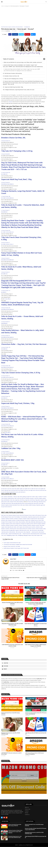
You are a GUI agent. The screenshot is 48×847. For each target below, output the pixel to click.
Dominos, (8, 525)
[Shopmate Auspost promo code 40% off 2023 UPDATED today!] (12, 614)
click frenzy (22, 500)
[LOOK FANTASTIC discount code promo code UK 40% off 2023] (12, 635)
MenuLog (36, 501)
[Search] (46, 1)
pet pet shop (14, 488)
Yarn (2, 535)
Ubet (18, 496)
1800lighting (20, 535)
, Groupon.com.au (34, 520)
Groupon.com (27, 520)
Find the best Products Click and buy (13, 73)
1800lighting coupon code (11, 535)
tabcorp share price (23, 528)
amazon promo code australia (39, 533)
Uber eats (12, 500)
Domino (20, 525)
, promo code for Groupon (35, 523)
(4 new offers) (7, 432)
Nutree (5, 496)
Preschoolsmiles (23, 517)
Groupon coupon (26, 518)
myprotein (17, 500)
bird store (37, 490)
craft (5, 535)
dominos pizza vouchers (30, 527)
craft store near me (21, 498)
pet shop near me (4, 488)
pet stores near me (7, 506)
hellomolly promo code (40, 522)
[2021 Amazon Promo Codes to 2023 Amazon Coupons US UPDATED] (36, 635)
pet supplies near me (27, 488)
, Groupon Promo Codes (13, 522)
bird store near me (15, 490)
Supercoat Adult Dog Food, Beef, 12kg (14, 87)
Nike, (42, 503)
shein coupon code (38, 535)
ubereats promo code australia (24, 503)
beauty (34, 505)
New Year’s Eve (4, 515)
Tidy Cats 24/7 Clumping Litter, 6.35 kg (13, 78)
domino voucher (31, 528)
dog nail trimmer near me (13, 492)
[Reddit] (6, 817)
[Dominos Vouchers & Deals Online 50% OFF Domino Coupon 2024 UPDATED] (36, 593)
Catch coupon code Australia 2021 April (12, 542)
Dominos (16, 518)
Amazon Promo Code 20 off (18, 515)
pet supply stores (32, 490)
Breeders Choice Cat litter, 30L (12, 76)
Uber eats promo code (36, 503)
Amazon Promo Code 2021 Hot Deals (12, 546)
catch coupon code (21, 527)
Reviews (26, 812)
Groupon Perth (13, 501)
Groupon (20, 518)
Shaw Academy (20, 501)
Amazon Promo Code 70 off (10, 517)
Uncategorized (7, 6)
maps (36, 496)
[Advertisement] (24, 16)
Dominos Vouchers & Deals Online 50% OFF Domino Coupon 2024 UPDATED (36, 713)
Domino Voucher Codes (41, 528)
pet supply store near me (23, 490)
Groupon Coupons (5, 523)
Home (2, 6)
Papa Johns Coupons (39, 500)
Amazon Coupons (5, 505)
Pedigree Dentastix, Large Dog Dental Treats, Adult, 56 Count (19, 89)
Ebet (21, 496)
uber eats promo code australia (11, 503)
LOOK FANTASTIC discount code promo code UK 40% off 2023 (11, 753)
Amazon (10, 101)
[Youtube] (4, 817)
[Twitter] (2, 817)
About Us (27, 807)
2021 (2, 496)
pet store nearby (6, 492)
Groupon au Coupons (25, 523)
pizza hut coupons (38, 498)
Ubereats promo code (24, 530)
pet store (9, 488)
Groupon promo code (35, 518)
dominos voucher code (37, 525)
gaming (24, 496)
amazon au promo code (28, 533)
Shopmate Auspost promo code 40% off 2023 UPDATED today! (10, 733)
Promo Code (30, 501)
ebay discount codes (11, 527)
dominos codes (39, 527)
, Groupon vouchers (11, 520)
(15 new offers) (7, 298)
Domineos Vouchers (27, 525)
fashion (26, 505)
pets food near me (22, 492)
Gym (24, 505)
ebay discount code (12, 498)
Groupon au (17, 523)
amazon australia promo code (15, 533)
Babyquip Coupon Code (29, 535)
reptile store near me (35, 488)
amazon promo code (14, 528)
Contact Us (27, 814)
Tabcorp (15, 496)
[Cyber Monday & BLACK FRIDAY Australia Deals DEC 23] (36, 614)
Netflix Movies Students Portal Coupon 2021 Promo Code (16, 548)
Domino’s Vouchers (14, 525)
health (30, 505)
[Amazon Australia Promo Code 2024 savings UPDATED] (12, 593)
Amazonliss (10, 496)
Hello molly (28, 522)
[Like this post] (10, 34)
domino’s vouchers (5, 528)
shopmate (38, 505)
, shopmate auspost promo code (34, 517)
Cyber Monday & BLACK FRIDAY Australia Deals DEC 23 (35, 733)
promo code (12, 523)
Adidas (18, 517)
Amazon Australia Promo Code (15, 505)
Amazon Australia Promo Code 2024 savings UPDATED (10, 713)
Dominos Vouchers (30, 498)
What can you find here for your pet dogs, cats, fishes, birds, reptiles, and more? (23, 62)
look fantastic (7, 500)
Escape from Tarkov (30, 496)
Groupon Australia (20, 520)
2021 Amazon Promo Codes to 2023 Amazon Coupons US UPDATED (34, 753)
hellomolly (33, 522)
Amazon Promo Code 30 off (31, 515)
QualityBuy (8, 31)
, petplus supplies (19, 488)
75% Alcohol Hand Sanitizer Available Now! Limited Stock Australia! (18, 544)
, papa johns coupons (14, 530)
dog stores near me (8, 490)
